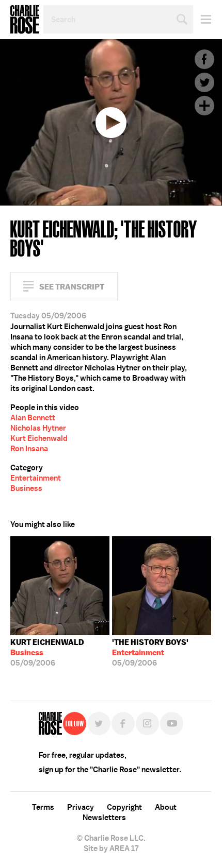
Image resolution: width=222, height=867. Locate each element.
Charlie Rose (24, 19)
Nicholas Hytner (38, 428)
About (166, 807)
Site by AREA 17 (111, 848)
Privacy (80, 807)
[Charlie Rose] (50, 723)
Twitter (204, 82)
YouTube (171, 723)
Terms (43, 807)
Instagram (147, 723)
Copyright (124, 807)
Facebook (204, 59)
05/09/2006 (47, 652)
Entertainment (35, 478)
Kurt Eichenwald (39, 438)
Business (26, 488)
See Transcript (71, 287)
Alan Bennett (32, 418)
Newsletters (104, 817)
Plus (204, 105)
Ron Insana (29, 449)
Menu (202, 19)
